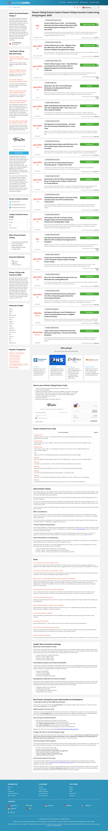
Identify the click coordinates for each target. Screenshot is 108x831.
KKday (10, 326)
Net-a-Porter (12, 332)
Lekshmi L (96, 37)
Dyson (10, 319)
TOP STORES (62, 2)
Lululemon (11, 328)
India (30, 805)
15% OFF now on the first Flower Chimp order (61, 762)
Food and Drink (20, 353)
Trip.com (11, 336)
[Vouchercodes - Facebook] (74, 8)
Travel (25, 364)
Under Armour (12, 343)
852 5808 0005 (16, 202)
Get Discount (89, 105)
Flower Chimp (16, 7)
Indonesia (50, 805)
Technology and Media (16, 364)
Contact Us (11, 791)
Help (9, 789)
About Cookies (11, 795)
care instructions (80, 529)
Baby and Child (14, 367)
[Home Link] (19, 3)
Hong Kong (88, 7)
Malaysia (68, 805)
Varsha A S (96, 155)
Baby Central (12, 315)
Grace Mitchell (16, 43)
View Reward (89, 312)
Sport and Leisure (14, 361)
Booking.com (12, 330)
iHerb (10, 313)
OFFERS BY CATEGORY (72, 2)
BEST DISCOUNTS (84, 2)
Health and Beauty (15, 356)
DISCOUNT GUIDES (94, 2)
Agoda (10, 309)
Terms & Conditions (13, 793)
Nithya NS (96, 56)
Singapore (13, 808)
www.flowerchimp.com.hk (18, 207)
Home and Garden (15, 359)
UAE (30, 808)
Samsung (11, 317)
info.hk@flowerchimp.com (19, 204)
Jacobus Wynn (97, 77)
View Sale (89, 86)
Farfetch (11, 323)
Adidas (10, 311)
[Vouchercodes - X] (80, 8)
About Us (10, 787)
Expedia (11, 321)
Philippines (88, 805)
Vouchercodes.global (53, 819)
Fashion (12, 353)
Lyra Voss (96, 230)
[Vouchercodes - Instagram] (77, 8)
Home (10, 7)
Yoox (10, 341)
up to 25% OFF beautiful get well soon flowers (66, 729)
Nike (10, 334)
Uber (10, 338)
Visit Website (19, 153)
